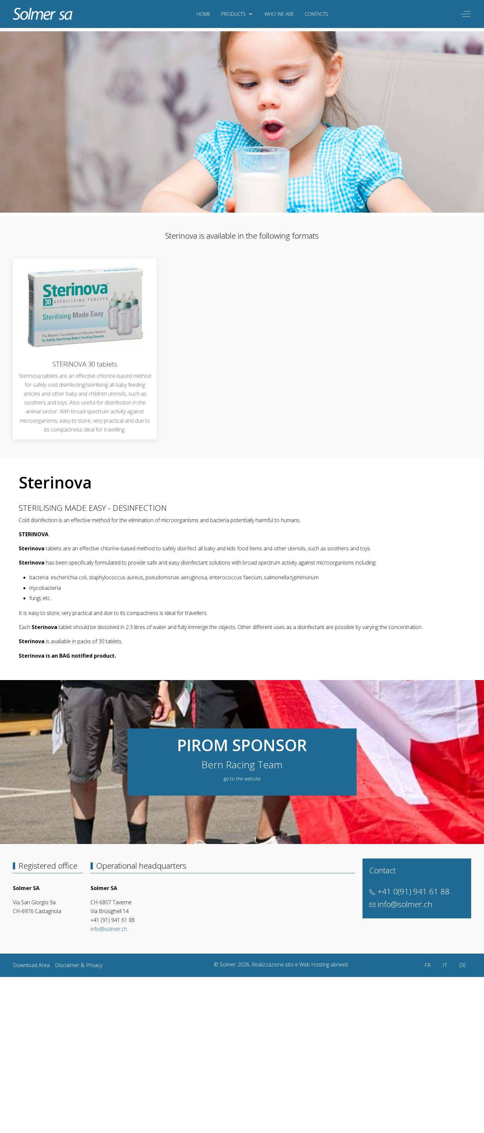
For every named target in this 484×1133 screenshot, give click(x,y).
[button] (85, 305)
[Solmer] (42, 14)
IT (445, 965)
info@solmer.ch (109, 929)
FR (427, 965)
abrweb (339, 964)
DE (462, 965)
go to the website (242, 779)
